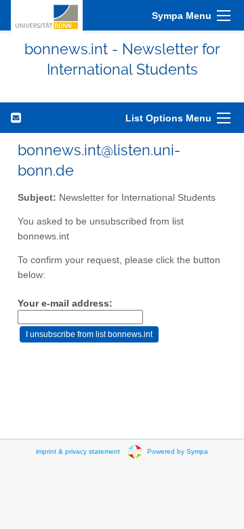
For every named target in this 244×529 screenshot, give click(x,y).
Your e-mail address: (65, 303)
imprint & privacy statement (78, 450)
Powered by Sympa (177, 450)
